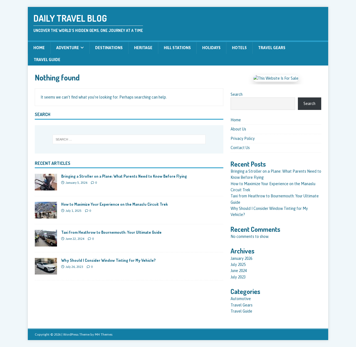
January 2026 (241, 258)
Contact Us (240, 147)
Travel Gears (271, 48)
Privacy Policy (243, 138)
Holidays (211, 48)
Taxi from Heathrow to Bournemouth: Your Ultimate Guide (111, 232)
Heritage (143, 48)
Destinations (109, 48)
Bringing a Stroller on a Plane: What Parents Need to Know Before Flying (124, 176)
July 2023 (238, 277)
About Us (238, 129)
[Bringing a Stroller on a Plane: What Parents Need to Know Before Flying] (46, 187)
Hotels (239, 48)
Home (39, 48)
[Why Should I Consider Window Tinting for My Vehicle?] (46, 271)
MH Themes (103, 334)
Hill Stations (177, 48)
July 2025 (238, 264)
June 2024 (239, 270)
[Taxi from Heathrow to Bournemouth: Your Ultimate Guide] (46, 243)
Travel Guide (47, 59)
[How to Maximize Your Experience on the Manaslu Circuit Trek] (46, 215)
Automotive (241, 298)
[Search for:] (129, 139)
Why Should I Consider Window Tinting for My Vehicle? (108, 260)
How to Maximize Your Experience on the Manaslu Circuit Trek (114, 204)
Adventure (67, 48)
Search (237, 94)
